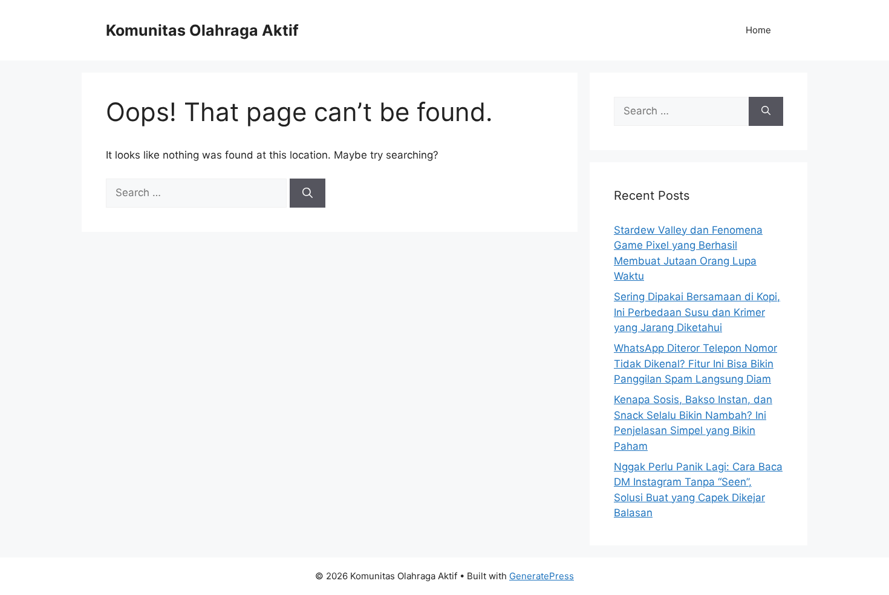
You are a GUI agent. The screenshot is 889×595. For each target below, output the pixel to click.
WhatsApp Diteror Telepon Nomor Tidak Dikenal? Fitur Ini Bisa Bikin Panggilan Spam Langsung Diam (695, 363)
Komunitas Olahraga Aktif (202, 30)
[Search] (307, 193)
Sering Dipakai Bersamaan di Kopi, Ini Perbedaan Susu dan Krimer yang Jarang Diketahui (697, 312)
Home (758, 30)
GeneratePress (541, 576)
